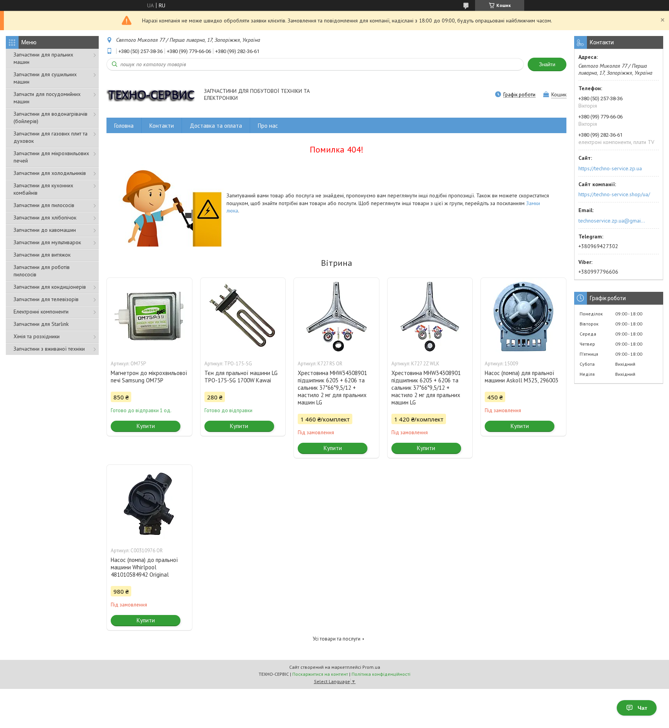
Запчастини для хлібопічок (45, 217)
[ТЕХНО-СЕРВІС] (151, 95)
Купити (146, 426)
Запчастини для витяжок (42, 254)
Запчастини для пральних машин (43, 58)
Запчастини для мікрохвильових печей (51, 157)
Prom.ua (371, 667)
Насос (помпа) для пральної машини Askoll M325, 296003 (521, 376)
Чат (642, 708)
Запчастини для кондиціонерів (50, 286)
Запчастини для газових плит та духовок (50, 137)
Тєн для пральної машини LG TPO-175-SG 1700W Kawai (241, 376)
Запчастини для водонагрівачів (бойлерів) (50, 117)
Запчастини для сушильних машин (45, 78)
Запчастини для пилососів (44, 205)
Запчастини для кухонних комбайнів (43, 189)
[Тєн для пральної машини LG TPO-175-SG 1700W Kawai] (243, 316)
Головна (124, 125)
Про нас (268, 125)
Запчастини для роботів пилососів (42, 271)
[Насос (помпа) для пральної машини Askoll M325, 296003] (523, 316)
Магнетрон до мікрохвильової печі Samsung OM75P (149, 376)
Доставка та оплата (216, 125)
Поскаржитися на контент (320, 674)
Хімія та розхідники (37, 336)
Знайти (547, 64)
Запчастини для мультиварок (47, 242)
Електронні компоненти (41, 311)
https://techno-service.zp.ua (610, 168)
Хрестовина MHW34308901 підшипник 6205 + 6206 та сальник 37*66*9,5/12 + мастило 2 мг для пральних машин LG (332, 387)
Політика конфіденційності (381, 674)
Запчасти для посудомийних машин (47, 98)
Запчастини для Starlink (41, 323)
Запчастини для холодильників (50, 173)
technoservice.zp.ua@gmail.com (612, 220)
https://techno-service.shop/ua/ (614, 194)
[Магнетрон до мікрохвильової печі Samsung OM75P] (149, 316)
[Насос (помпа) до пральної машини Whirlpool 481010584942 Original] (149, 503)
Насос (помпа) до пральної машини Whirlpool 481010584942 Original (144, 567)
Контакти (161, 125)
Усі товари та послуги (336, 638)
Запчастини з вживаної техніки (49, 348)
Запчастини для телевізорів (46, 299)
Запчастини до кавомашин (45, 229)
